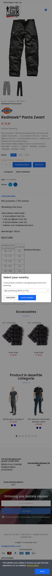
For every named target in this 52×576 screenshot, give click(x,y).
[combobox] (26, 290)
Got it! (42, 571)
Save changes (27, 297)
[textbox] (26, 290)
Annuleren (10, 297)
